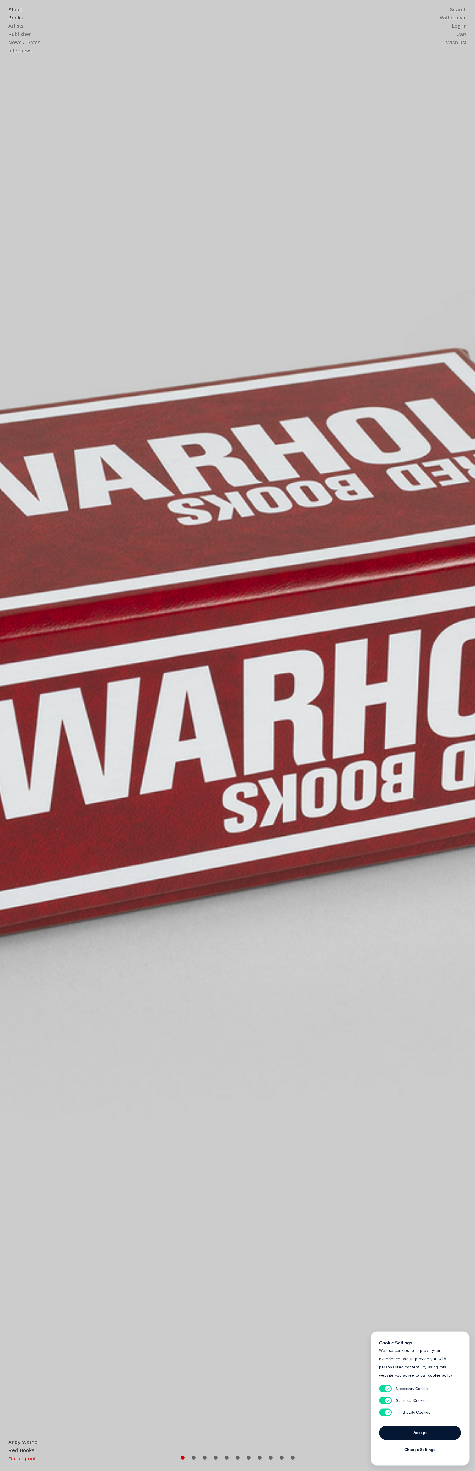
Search (458, 9)
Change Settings (420, 1449)
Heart (194, 735)
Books (15, 18)
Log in (459, 26)
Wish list (456, 42)
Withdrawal (453, 18)
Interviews (20, 51)
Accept (420, 1432)
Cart (461, 34)
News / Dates (24, 42)
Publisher (19, 34)
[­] (35, 735)
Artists (16, 26)
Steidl (15, 9)
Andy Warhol (23, 1442)
